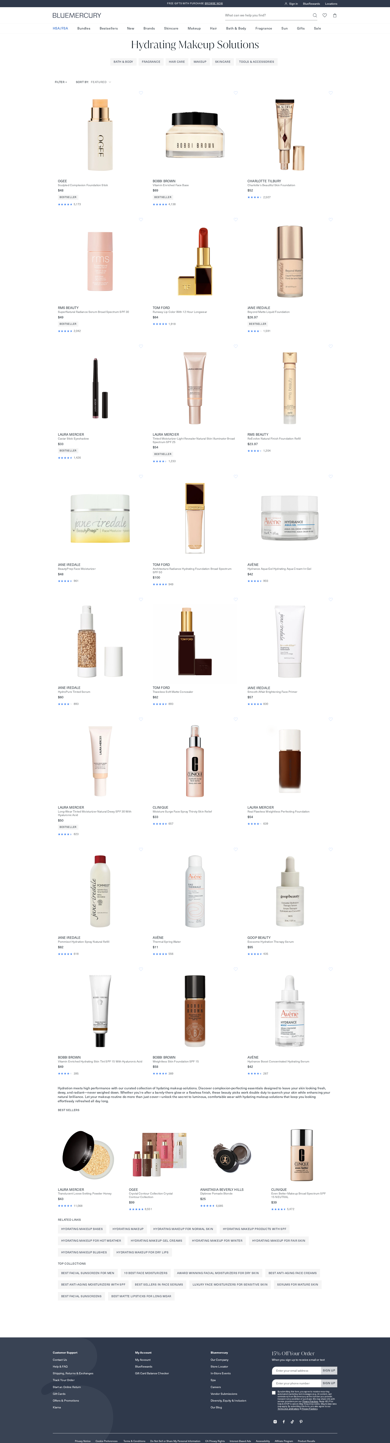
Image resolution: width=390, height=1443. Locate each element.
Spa (213, 1380)
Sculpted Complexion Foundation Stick (83, 185)
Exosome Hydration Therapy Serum (271, 942)
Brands (149, 28)
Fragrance (263, 28)
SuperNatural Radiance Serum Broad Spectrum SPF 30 (93, 312)
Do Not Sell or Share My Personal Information (175, 1441)
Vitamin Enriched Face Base (171, 185)
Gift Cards (59, 1394)
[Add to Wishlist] (141, 93)
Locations (331, 4)
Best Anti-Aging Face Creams (293, 1273)
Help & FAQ (60, 1366)
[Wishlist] (324, 15)
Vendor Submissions (224, 1394)
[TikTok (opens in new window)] (292, 1420)
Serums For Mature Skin (297, 1284)
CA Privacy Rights (215, 1441)
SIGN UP (329, 1370)
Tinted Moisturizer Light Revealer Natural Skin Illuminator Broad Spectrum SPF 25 (194, 440)
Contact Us (60, 1360)
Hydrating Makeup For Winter (217, 1240)
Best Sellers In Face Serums (159, 1284)
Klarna (57, 1407)
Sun (284, 28)
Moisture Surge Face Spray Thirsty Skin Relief (182, 811)
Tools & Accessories (256, 62)
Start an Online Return (67, 1387)
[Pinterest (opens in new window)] (301, 1420)
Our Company (220, 1360)
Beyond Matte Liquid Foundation (269, 312)
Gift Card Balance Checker (152, 1373)
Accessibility (263, 1441)
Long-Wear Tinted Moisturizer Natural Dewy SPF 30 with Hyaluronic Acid (94, 813)
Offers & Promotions (66, 1400)
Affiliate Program (284, 1441)
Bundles (83, 28)
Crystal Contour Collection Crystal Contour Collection (151, 1195)
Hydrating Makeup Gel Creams (156, 1240)
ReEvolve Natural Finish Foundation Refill (274, 438)
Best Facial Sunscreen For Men (87, 1273)
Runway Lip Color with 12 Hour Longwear (180, 312)
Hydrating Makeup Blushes (84, 1252)
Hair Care (177, 62)
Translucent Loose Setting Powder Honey (85, 1193)
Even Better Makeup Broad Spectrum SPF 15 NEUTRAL (298, 1195)
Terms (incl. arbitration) (288, 1409)
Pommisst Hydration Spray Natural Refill (83, 942)
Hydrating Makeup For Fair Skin (278, 1240)
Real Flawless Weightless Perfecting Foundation (279, 811)
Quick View (100, 134)
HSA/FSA (60, 28)
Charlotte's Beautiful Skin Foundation (271, 185)
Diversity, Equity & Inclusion (228, 1400)
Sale (317, 28)
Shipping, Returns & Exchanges (73, 1373)
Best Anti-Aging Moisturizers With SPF (93, 1284)
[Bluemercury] (77, 15)
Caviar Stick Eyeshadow (73, 438)
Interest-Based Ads (240, 1441)
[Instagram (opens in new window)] (275, 1420)
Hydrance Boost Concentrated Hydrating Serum (278, 1061)
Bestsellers (109, 28)
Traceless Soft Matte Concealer (173, 692)
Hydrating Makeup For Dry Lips (142, 1252)
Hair (213, 28)
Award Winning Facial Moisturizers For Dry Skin (218, 1273)
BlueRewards (311, 4)
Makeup (194, 28)
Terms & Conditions (134, 1441)
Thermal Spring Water (167, 942)
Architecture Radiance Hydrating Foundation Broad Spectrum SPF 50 (192, 570)
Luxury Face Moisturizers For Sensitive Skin (230, 1284)
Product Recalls (306, 1441)
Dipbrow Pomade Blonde (216, 1193)
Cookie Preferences (107, 1441)
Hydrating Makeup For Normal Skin (183, 1229)
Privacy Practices (310, 1401)
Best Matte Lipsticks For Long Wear (141, 1296)
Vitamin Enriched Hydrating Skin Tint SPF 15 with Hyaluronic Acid (100, 1061)
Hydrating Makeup (128, 1229)
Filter (61, 82)
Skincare (171, 28)
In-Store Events (221, 1373)
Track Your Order (64, 1380)
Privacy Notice (83, 1441)
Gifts (301, 28)
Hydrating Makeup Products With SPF (254, 1229)
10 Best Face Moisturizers (146, 1273)
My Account (142, 1360)
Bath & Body (236, 28)
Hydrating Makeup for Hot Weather (91, 1240)
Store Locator (219, 1366)
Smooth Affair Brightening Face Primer (272, 692)
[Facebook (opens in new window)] (283, 1420)
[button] (334, 15)
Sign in (293, 4)
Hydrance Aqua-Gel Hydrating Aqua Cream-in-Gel (279, 569)
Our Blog (216, 1407)
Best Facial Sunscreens (81, 1296)
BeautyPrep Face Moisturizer (77, 569)
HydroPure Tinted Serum (74, 692)
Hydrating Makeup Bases (82, 1229)
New (130, 28)
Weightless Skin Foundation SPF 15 (176, 1061)
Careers (216, 1387)
